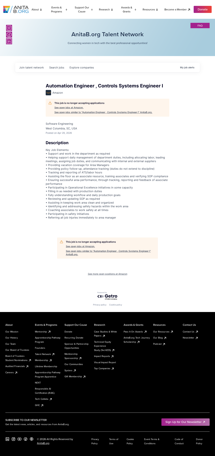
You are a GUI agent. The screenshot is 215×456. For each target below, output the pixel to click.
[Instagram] (9, 28)
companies (82, 67)
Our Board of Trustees (17, 350)
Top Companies (102, 368)
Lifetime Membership (46, 366)
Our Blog (158, 337)
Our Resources (161, 331)
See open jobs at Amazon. (68, 107)
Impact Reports (102, 356)
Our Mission (11, 331)
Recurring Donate (73, 337)
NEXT (38, 382)
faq (200, 25)
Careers (9, 372)
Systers (68, 370)
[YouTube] (19, 439)
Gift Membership (73, 376)
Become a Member (175, 9)
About (35, 9)
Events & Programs (56, 9)
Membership (41, 360)
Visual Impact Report (105, 362)
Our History (11, 337)
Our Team (10, 344)
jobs (56, 67)
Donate (68, 331)
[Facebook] (9, 35)
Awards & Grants (126, 9)
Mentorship (41, 331)
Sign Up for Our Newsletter (183, 422)
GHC (37, 405)
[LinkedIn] (9, 41)
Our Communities (73, 364)
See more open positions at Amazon (107, 273)
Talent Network (43, 354)
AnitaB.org (43, 443)
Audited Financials (15, 366)
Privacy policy (99, 304)
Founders (40, 348)
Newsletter (188, 337)
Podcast (157, 344)
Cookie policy (115, 304)
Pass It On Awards (133, 331)
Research (104, 9)
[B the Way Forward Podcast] (32, 439)
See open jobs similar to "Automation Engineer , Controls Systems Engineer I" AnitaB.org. (103, 112)
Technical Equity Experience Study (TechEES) (102, 346)
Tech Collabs (41, 399)
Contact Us (189, 331)
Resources (149, 9)
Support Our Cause (82, 9)
